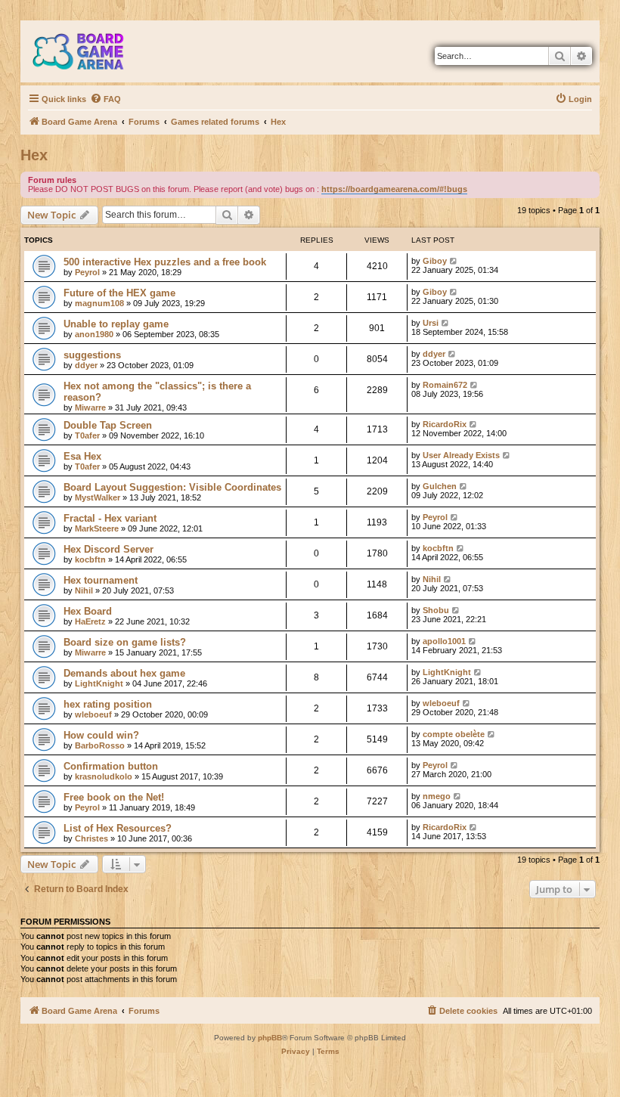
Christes (91, 838)
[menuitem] (105, 99)
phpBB (270, 1037)
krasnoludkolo (103, 776)
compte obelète (454, 734)
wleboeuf (93, 714)
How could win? (101, 735)
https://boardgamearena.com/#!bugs (394, 189)
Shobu (436, 610)
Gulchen (440, 486)
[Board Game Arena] (89, 51)
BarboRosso (100, 745)
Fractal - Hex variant (110, 518)
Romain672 (445, 384)
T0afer (87, 435)
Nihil (84, 590)
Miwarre (90, 407)
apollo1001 (444, 641)
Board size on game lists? (125, 642)
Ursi (431, 322)
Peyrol (87, 272)
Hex (34, 155)
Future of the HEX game (119, 293)
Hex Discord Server (108, 549)
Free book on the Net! (114, 797)
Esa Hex (82, 456)
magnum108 (99, 303)
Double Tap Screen (108, 425)
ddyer (86, 365)
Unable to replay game (116, 324)
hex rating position (108, 704)
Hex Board (88, 611)
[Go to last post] (454, 260)
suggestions (92, 355)
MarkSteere (97, 528)
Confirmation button (111, 766)
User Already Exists (461, 455)
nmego (437, 796)
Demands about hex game (124, 673)
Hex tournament (101, 580)
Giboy (435, 260)
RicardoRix (445, 424)
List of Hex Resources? (118, 828)
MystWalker (97, 497)
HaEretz (90, 621)
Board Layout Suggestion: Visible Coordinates (172, 487)
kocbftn (90, 559)
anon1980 (94, 334)
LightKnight (99, 683)
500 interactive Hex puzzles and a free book (165, 262)
